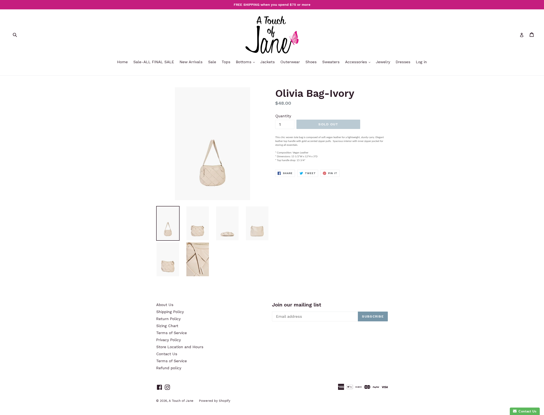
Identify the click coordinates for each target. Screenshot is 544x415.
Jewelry (383, 62)
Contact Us (166, 354)
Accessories (356, 62)
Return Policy (168, 318)
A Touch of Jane (181, 401)
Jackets (267, 62)
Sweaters (331, 62)
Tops (226, 62)
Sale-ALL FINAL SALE (153, 62)
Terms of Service (171, 333)
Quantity (283, 116)
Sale (212, 62)
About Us (164, 304)
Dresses (403, 62)
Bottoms (244, 62)
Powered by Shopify (214, 401)
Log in (421, 62)
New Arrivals (191, 62)
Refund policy (168, 368)
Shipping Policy (170, 311)
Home (122, 62)
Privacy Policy (168, 340)
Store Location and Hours (179, 347)
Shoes (311, 62)
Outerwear (290, 62)
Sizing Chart (167, 325)
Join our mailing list (296, 305)
